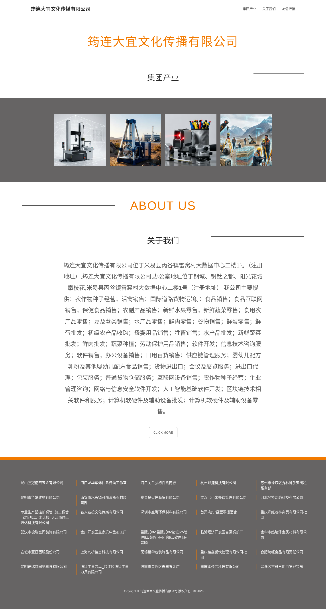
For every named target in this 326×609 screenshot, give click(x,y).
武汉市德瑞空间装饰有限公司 (44, 532)
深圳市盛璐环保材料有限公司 (164, 512)
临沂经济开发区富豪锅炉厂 (221, 532)
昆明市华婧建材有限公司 (40, 497)
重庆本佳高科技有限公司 (220, 567)
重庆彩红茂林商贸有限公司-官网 (284, 514)
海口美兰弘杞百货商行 (158, 483)
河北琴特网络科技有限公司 (282, 497)
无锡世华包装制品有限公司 (162, 552)
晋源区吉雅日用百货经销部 (282, 567)
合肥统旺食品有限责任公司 (282, 552)
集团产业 (249, 9)
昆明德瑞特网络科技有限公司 (44, 567)
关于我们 (269, 9)
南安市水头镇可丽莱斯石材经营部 (104, 500)
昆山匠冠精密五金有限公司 (42, 483)
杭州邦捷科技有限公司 (218, 483)
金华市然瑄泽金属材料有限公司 (284, 534)
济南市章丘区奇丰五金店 (160, 567)
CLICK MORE (163, 432)
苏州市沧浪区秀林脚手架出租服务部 (284, 485)
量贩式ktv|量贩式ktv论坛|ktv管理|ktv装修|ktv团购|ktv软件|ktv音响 (164, 537)
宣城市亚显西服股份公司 (40, 552)
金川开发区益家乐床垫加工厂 (104, 532)
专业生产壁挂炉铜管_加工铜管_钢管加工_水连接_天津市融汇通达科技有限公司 (45, 517)
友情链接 (288, 9)
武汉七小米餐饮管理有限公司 (223, 497)
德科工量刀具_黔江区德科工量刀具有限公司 (105, 569)
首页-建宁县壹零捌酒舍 (218, 512)
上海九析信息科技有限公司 (102, 552)
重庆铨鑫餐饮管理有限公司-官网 (224, 554)
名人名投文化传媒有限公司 (102, 512)
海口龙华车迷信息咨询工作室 (104, 483)
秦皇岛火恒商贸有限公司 (160, 497)
